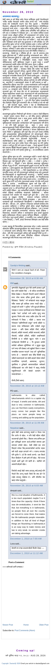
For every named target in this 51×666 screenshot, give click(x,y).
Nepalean (14, 428)
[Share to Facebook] (11, 242)
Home (26, 625)
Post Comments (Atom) (25, 630)
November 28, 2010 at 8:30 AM (26, 278)
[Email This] (3, 242)
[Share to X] (8, 242)
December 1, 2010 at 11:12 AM (26, 553)
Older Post (43, 625)
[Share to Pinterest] (13, 242)
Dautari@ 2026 (15, 663)
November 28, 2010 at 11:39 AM (27, 423)
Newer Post (8, 625)
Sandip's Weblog (17, 265)
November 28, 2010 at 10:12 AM (27, 386)
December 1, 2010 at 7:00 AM (26, 539)
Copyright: (5, 663)
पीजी (12, 283)
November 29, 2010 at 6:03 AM (26, 486)
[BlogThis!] (6, 242)
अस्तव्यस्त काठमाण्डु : (11, 16)
